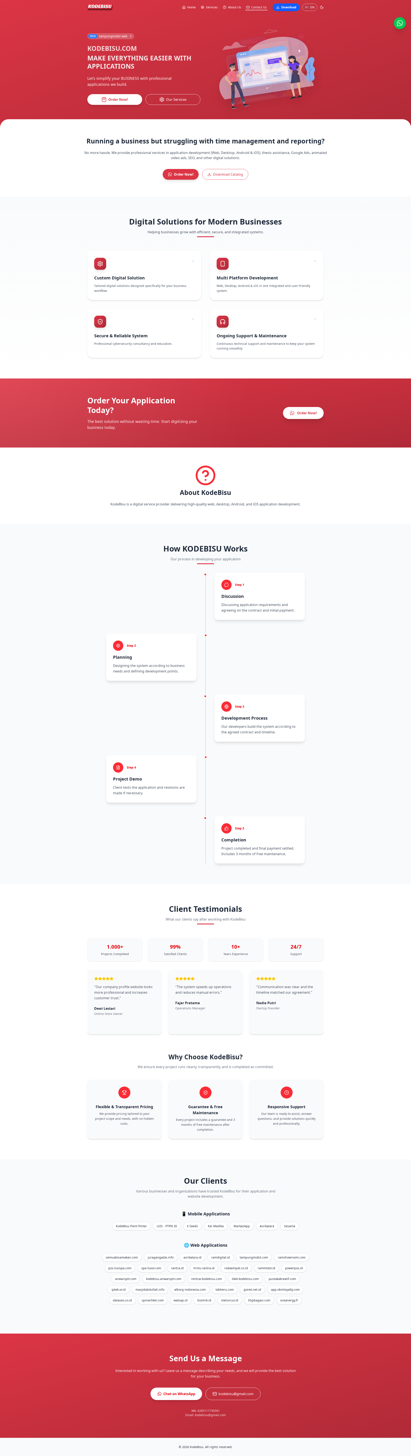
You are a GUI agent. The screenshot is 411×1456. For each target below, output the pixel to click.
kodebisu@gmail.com (236, 1393)
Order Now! (118, 99)
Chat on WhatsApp (179, 1393)
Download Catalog (228, 174)
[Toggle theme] (322, 7)
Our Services (176, 99)
